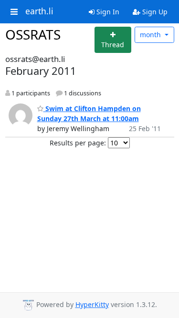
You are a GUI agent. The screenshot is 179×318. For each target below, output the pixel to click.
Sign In (107, 11)
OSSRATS (33, 34)
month (151, 34)
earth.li (39, 11)
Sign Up (154, 11)
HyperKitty (92, 304)
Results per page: (78, 142)
